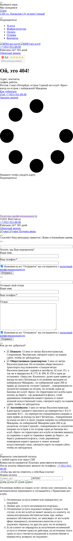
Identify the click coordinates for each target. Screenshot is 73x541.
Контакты (12, 38)
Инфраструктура (16, 28)
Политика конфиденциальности (18, 216)
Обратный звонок (10, 53)
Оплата (11, 31)
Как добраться (8, 91)
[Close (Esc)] (1, 235)
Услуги (11, 25)
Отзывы (11, 35)
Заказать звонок (9, 97)
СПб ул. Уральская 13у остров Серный (22, 13)
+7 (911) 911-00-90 (10, 46)
